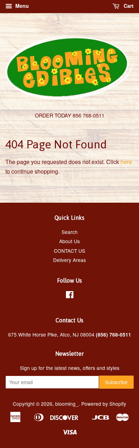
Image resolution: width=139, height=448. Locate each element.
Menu (21, 5)
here (126, 162)
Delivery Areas (69, 259)
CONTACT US (69, 250)
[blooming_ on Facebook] (70, 295)
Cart (128, 5)
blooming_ (66, 403)
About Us (69, 241)
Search (70, 231)
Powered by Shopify (103, 403)
